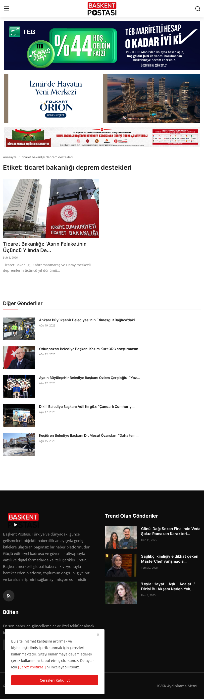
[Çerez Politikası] (32, 667)
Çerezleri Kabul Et (55, 680)
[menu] (6, 8)
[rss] (8, 595)
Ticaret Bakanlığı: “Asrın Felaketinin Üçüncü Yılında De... (45, 247)
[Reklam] (102, 137)
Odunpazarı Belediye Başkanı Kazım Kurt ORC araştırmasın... (90, 349)
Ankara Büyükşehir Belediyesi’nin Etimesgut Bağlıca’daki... (88, 320)
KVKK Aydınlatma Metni (177, 685)
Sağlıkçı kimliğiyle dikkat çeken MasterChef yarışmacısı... (169, 559)
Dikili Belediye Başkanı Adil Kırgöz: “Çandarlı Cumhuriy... (87, 406)
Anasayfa (9, 157)
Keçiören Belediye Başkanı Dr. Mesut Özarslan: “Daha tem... (89, 435)
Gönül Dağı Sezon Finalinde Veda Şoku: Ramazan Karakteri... (171, 531)
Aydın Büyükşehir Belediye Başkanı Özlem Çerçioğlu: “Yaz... (89, 378)
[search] (198, 8)
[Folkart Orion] (102, 98)
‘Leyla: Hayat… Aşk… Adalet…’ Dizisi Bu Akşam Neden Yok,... (168, 586)
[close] (98, 634)
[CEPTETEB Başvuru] (102, 45)
